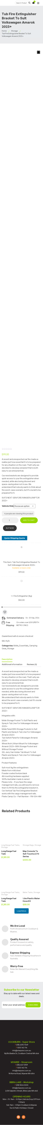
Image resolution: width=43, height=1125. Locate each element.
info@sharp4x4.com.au (21, 1050)
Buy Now (10, 528)
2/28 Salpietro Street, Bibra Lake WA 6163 (21, 1091)
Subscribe (33, 1005)
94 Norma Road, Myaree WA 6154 (22, 1073)
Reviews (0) (32, 664)
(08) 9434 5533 (21, 1085)
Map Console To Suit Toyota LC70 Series (31, 854)
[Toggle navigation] (38, 3)
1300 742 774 (21, 1047)
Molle (16, 645)
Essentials (23, 645)
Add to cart (29, 520)
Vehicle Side (7, 506)
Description (7, 659)
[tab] (7, 659)
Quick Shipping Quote (14, 538)
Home (4, 31)
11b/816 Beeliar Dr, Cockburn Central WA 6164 (21, 1053)
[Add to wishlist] (4, 612)
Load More (21, 911)
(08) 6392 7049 (21, 1045)
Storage (14, 31)
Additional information (12, 664)
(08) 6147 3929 (21, 1065)
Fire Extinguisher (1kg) (23, 596)
